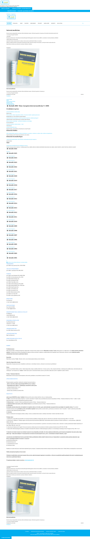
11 (8, 156)
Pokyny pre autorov (10, 103)
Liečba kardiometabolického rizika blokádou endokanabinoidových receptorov (21, 139)
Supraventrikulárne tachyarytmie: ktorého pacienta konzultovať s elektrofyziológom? (22, 118)
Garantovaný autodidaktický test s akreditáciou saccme (17, 145)
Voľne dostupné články (10, 101)
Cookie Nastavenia (5, 537)
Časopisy (26, 23)
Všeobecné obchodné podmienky (37, 531)
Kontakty (53, 23)
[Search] (83, 23)
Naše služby (46, 23)
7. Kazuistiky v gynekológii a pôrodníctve (25, 10)
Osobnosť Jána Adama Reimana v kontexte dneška (17, 262)
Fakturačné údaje (61, 531)
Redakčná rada (9, 102)
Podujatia (15, 23)
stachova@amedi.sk (29, 460)
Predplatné (8, 95)
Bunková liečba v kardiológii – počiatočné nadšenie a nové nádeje (19, 121)
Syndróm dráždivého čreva (11, 127)
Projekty (40, 23)
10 (9, 156)
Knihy (21, 23)
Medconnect (33, 23)
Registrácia (13, 14)
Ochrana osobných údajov (51, 531)
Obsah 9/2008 (9, 99)
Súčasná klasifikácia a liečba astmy (13, 111)
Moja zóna (59, 23)
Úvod (10, 23)
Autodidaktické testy (10, 104)
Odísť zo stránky (5, 8)
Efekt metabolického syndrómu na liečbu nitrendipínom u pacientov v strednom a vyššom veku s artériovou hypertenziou (29, 133)
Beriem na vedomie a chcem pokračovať (21, 8)
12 (7, 156)
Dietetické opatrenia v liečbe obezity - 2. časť (14, 124)
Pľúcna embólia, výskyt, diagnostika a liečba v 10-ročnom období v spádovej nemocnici (23, 114)
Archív (7, 100)
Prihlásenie (8, 14)
